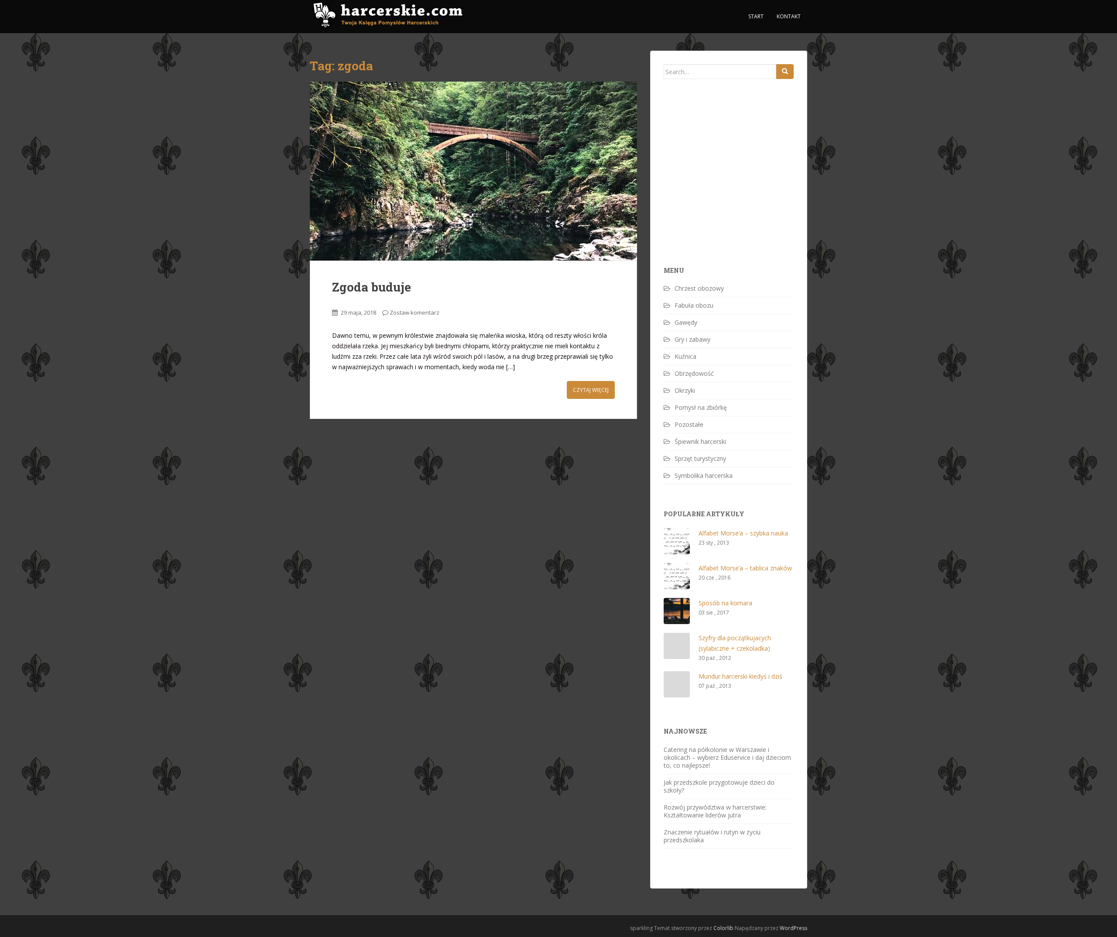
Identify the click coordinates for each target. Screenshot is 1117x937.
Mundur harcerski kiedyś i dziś (740, 676)
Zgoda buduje (371, 287)
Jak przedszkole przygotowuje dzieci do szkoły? (719, 786)
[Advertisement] (729, 187)
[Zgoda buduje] (473, 171)
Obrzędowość (694, 373)
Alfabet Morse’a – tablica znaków (745, 568)
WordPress (793, 928)
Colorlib (723, 928)
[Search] (785, 71)
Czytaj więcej (591, 390)
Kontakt (789, 16)
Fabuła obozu (694, 305)
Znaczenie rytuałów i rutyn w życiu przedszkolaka (712, 836)
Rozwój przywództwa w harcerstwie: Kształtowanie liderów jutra (715, 811)
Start (756, 16)
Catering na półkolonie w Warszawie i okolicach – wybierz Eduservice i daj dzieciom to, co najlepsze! (727, 757)
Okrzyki (685, 390)
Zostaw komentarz (414, 312)
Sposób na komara (725, 603)
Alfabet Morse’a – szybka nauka (743, 533)
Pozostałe (689, 424)
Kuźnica (685, 356)
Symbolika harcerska (704, 475)
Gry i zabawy (692, 339)
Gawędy (686, 322)
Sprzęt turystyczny (700, 458)
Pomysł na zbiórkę (701, 407)
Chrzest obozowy (699, 288)
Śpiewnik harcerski (700, 441)
